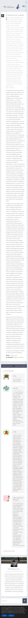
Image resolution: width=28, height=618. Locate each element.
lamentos (21, 45)
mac (11, 48)
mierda (17, 52)
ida (15, 41)
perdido (8, 64)
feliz (13, 39)
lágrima (11, 45)
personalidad (9, 66)
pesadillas (20, 66)
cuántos (8, 31)
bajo (16, 21)
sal (9, 74)
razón (11, 72)
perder (17, 62)
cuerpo (17, 31)
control (12, 29)
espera (21, 37)
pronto (12, 70)
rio (7, 74)
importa (8, 43)
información (20, 43)
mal (14, 48)
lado (7, 45)
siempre (8, 78)
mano (16, 48)
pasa (13, 58)
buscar (7, 23)
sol (15, 78)
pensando (8, 62)
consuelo (21, 27)
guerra (12, 41)
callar (15, 23)
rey (22, 72)
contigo (8, 29)
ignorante (19, 41)
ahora (9, 19)
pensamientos (16, 60)
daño (7, 33)
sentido (14, 74)
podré (15, 68)
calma (19, 23)
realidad (18, 72)
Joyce (14, 376)
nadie (15, 56)
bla (21, 21)
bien (18, 21)
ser (17, 76)
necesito (19, 56)
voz (10, 85)
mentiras (8, 52)
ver (21, 81)
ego (11, 37)
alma (15, 19)
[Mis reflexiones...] (11, 4)
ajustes (9, 611)
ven (18, 81)
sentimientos (9, 76)
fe (11, 39)
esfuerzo (17, 37)
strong (7, 80)
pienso (11, 68)
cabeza (12, 23)
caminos (8, 27)
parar (10, 58)
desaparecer (18, 33)
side (20, 76)
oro (7, 58)
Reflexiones (20, 17)
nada (11, 56)
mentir (15, 50)
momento (12, 54)
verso (11, 83)
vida (19, 83)
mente (11, 50)
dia (17, 35)
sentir (14, 76)
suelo (11, 80)
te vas (19, 80)
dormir (8, 37)
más (22, 48)
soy (20, 78)
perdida (21, 62)
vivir (21, 83)
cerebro (16, 27)
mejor (7, 50)
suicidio (15, 80)
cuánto (21, 29)
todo (11, 81)
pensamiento (9, 60)
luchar (7, 48)
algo (12, 19)
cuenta (12, 31)
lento (7, 47)
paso (16, 58)
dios (19, 35)
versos (15, 83)
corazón (17, 29)
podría (19, 68)
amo (18, 19)
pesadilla (15, 66)
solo (18, 78)
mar (19, 48)
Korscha (15, 388)
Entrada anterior (8, 366)
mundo (8, 56)
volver (7, 85)
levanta (11, 47)
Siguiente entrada (19, 366)
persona (18, 64)
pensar (13, 62)
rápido (8, 72)
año (10, 21)
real (15, 72)
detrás (13, 35)
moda (7, 54)
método (13, 52)
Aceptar (4, 615)
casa (12, 27)
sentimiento (19, 74)
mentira (19, 50)
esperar (8, 39)
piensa (7, 68)
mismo (21, 52)
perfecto (13, 64)
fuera (19, 39)
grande (8, 41)
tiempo (8, 81)
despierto (8, 35)
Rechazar (11, 615)
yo (12, 85)
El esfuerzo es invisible (15, 15)
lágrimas (16, 45)
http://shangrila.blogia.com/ (19, 545)
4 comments (11, 87)
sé (10, 74)
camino (17, 25)
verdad (8, 83)
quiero (20, 70)
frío (16, 39)
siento (12, 78)
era (13, 37)
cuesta (21, 31)
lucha (20, 47)
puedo (16, 70)
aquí (13, 21)
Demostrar (12, 33)
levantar (16, 47)
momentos (18, 54)
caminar (12, 25)
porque (8, 70)
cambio (8, 25)
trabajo (15, 81)
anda (21, 19)
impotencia (13, 43)
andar (7, 21)
